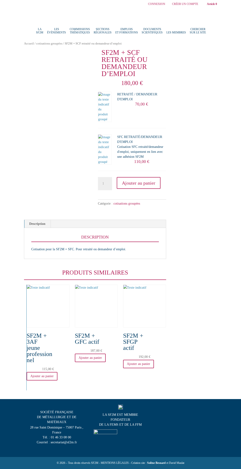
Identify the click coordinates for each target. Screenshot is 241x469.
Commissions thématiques (80, 31)
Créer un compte (185, 4)
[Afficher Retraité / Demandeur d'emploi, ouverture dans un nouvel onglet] (136, 98)
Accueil (29, 43)
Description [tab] (37, 224)
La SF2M (39, 31)
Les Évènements (56, 31)
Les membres (176, 32)
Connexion (156, 4)
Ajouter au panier (138, 183)
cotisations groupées (49, 43)
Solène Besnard (156, 463)
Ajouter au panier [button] (42, 376)
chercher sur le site (198, 31)
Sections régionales (103, 31)
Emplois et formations (126, 31)
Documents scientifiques (152, 31)
